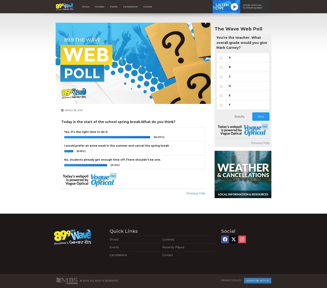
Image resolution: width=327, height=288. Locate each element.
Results (239, 116)
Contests (99, 6)
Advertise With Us (257, 280)
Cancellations (130, 6)
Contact (147, 6)
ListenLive (222, 6)
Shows (85, 6)
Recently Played (173, 247)
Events (113, 6)
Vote (261, 116)
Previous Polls (196, 193)
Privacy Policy (231, 280)
